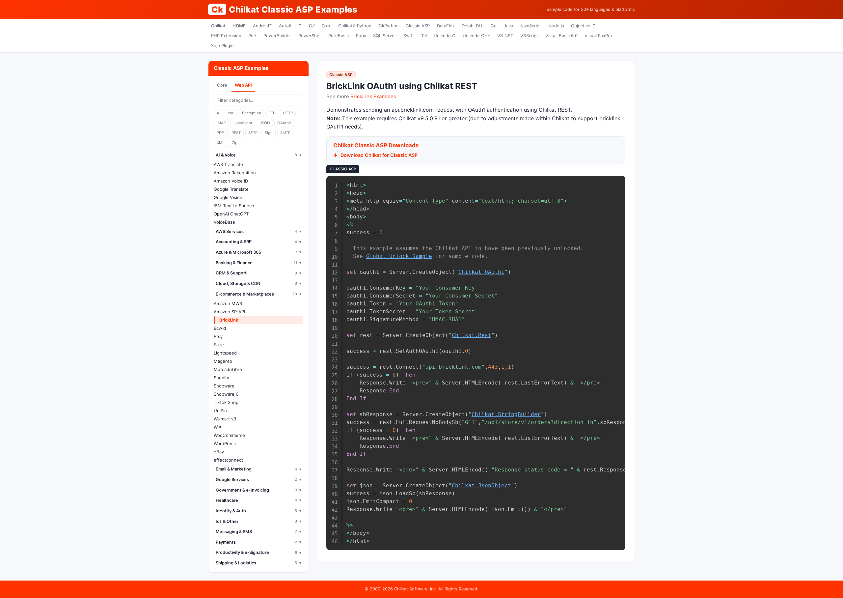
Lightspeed (225, 353)
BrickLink (228, 320)
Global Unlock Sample (399, 256)
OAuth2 (284, 123)
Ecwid (220, 328)
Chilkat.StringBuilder (506, 414)
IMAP (221, 123)
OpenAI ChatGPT (231, 213)
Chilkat (218, 25)
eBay (219, 451)
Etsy (218, 336)
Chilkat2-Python (354, 25)
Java (508, 25)
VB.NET (505, 35)
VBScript (529, 35)
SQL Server (384, 35)
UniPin (220, 410)
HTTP (288, 113)
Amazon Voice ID (231, 181)
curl (231, 113)
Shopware (224, 385)
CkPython (389, 25)
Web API (243, 85)
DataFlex (446, 25)
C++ (326, 25)
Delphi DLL (472, 25)
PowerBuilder (277, 35)
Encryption (251, 113)
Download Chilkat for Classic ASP (379, 155)
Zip (234, 142)
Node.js (556, 25)
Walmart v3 (225, 418)
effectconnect (228, 460)
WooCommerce (229, 435)
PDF (220, 132)
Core (222, 85)
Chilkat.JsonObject (481, 485)
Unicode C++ (476, 35)
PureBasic (338, 35)
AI (218, 113)
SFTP (253, 132)
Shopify (221, 377)
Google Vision (228, 197)
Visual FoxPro (598, 35)
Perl (252, 35)
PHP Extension (226, 35)
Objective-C (583, 25)
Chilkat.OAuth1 (481, 272)
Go (494, 25)
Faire (219, 344)
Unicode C (444, 35)
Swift (408, 35)
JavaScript (530, 25)
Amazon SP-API (229, 311)
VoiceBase (224, 222)
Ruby (361, 35)
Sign (269, 132)
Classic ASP (418, 25)
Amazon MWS (228, 303)
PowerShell (309, 35)
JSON (265, 123)
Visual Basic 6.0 (561, 35)
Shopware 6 (226, 394)
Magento (223, 361)
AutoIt (285, 25)
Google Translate (231, 189)
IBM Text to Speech (234, 205)
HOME (239, 25)
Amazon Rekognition (235, 172)
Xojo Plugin (222, 45)
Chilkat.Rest (471, 335)
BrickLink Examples (373, 96)
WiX (217, 427)
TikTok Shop (226, 402)
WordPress (225, 443)
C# (312, 25)
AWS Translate (228, 164)
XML (220, 142)
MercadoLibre (228, 369)
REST (236, 132)
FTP (271, 113)
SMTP (285, 132)
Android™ (262, 25)
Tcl (424, 35)
